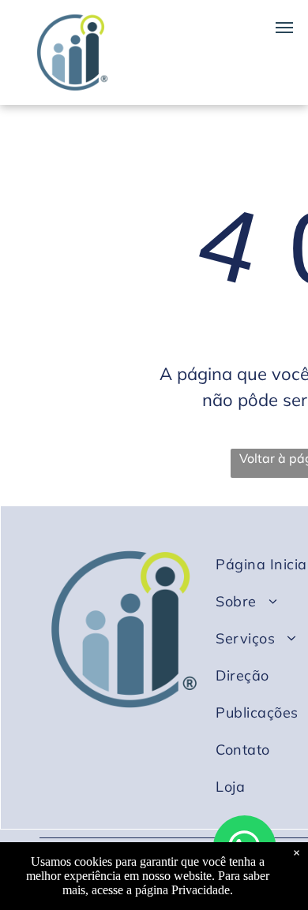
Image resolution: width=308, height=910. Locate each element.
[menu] (284, 27)
